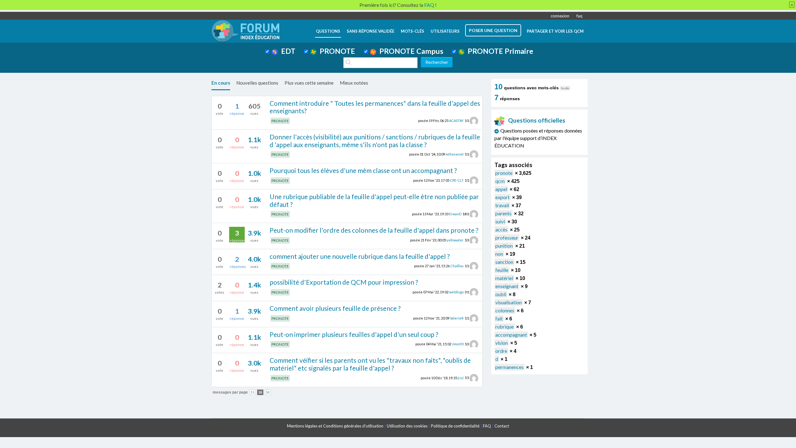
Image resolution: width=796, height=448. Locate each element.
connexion (560, 15)
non (499, 254)
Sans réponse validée (370, 31)
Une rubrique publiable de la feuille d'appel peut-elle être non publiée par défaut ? (374, 200)
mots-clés (412, 31)
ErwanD (455, 214)
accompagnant (511, 335)
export (502, 197)
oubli (500, 294)
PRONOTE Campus (409, 51)
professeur (506, 237)
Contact (501, 425)
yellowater (455, 240)
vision (501, 343)
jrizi (461, 378)
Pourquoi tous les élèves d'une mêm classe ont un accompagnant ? (363, 170)
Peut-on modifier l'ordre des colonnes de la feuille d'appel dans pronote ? (374, 230)
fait (499, 318)
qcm (500, 181)
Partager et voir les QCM (555, 31)
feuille (501, 270)
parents (503, 213)
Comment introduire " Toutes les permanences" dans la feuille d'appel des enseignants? (375, 107)
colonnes (504, 310)
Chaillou (457, 266)
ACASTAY (456, 121)
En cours (220, 83)
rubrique (504, 326)
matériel (504, 278)
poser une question (493, 30)
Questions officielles (536, 120)
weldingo (456, 292)
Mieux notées (354, 83)
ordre (501, 351)
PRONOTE (336, 51)
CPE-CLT (457, 180)
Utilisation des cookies (407, 425)
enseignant (506, 286)
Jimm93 (458, 344)
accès (501, 229)
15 (252, 392)
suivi (500, 221)
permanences (509, 367)
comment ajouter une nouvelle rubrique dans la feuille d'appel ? (360, 256)
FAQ (487, 425)
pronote (503, 173)
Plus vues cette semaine (309, 83)
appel (501, 189)
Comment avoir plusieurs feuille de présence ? (335, 308)
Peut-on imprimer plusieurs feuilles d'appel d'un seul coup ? (354, 334)
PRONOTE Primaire (499, 51)
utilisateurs (445, 31)
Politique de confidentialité (455, 425)
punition (504, 246)
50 (268, 392)
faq (579, 15)
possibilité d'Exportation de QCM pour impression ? (344, 282)
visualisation (508, 302)
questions (328, 31)
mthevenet (455, 154)
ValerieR (457, 318)
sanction (504, 262)
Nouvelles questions (257, 83)
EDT (286, 51)
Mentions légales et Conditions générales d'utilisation (335, 425)
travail (502, 205)
